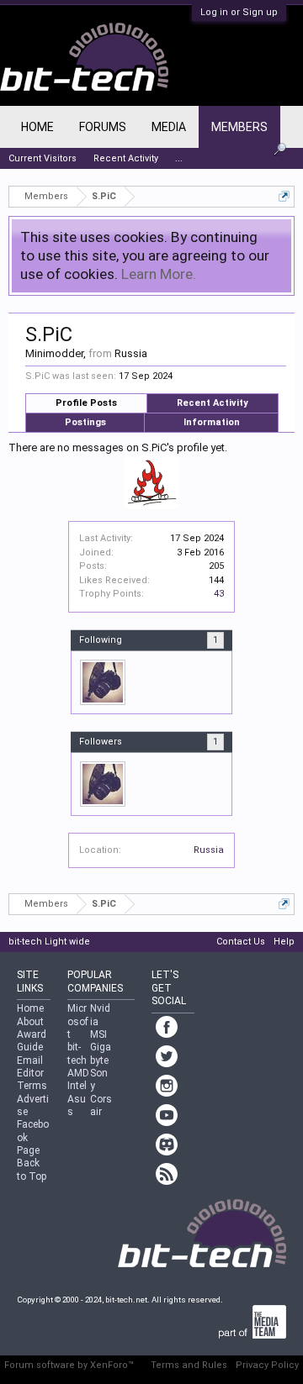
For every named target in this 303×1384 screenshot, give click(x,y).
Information (211, 422)
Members (239, 127)
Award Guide (31, 1041)
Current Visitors (42, 158)
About (30, 1022)
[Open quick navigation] (284, 196)
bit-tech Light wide (49, 941)
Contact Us (240, 941)
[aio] (102, 682)
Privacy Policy (267, 1365)
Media (169, 127)
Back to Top (31, 1169)
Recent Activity (212, 402)
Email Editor (30, 1067)
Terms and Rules (189, 1365)
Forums (102, 127)
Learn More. (158, 274)
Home (37, 127)
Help (284, 941)
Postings (85, 422)
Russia (209, 850)
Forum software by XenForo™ (69, 1365)
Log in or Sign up (239, 12)
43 (219, 593)
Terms (32, 1086)
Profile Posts (86, 402)
